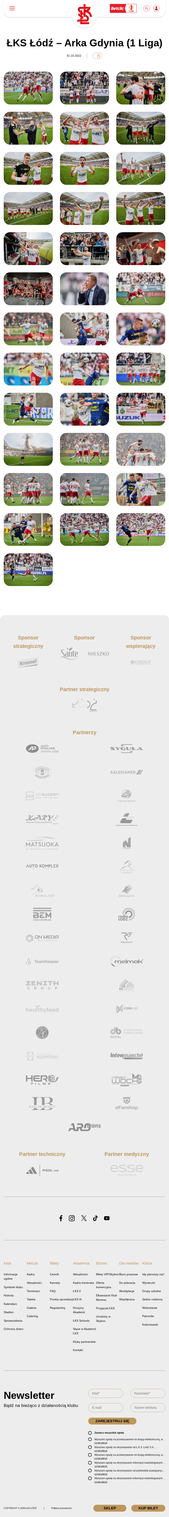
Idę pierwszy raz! (153, 1274)
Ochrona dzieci (13, 1329)
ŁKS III (77, 1299)
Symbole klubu (13, 1287)
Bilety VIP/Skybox (107, 1274)
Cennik (54, 1274)
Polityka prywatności (61, 1508)
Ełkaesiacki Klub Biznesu (106, 1297)
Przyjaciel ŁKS (105, 1308)
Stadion (9, 1312)
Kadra (31, 1274)
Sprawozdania (13, 1320)
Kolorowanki (150, 1324)
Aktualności (34, 1282)
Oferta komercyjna (103, 1285)
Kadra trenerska (83, 1282)
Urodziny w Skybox (103, 1318)
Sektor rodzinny (152, 1299)
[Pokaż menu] (12, 8)
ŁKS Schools (81, 1320)
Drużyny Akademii (79, 1310)
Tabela (31, 1299)
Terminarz (33, 1291)
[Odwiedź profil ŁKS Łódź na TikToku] (95, 1218)
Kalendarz (10, 1304)
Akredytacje (126, 1291)
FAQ (53, 1291)
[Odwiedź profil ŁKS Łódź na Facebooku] (60, 1218)
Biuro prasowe (128, 1274)
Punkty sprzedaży (61, 1299)
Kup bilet (148, 1508)
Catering (32, 1316)
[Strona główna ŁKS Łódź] (84, 14)
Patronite (148, 1316)
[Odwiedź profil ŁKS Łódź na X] (84, 1218)
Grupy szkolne (151, 1291)
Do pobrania (127, 1282)
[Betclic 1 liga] (123, 8)
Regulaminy (57, 1307)
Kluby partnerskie (84, 1341)
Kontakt (78, 1350)
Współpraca (127, 1299)
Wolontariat (149, 1307)
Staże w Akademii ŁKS (84, 1331)
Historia (9, 1295)
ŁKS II (77, 1291)
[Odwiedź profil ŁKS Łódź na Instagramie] (72, 1218)
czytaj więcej (100, 1442)
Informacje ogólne (11, 1276)
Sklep (110, 1508)
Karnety (55, 1282)
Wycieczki (148, 1282)
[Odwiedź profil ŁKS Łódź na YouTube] (106, 1218)
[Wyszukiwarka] (146, 8)
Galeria (31, 1307)
